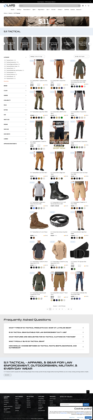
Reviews (51, 400)
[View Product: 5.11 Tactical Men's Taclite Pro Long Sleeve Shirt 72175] (59, 250)
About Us (17, 398)
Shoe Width (7, 134)
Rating (6, 110)
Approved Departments (10, 143)
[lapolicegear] (9, 5)
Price (5, 105)
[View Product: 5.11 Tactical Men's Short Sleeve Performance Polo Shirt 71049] (79, 69)
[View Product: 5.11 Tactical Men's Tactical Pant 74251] (79, 100)
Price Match (6, 402)
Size (5, 114)
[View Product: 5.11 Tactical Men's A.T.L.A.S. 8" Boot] (39, 220)
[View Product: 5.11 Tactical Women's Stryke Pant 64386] (79, 130)
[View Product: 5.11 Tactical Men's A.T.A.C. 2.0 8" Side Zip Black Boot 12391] (59, 191)
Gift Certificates (41, 410)
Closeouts (40, 405)
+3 (84, 86)
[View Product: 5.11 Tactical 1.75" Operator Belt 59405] (79, 250)
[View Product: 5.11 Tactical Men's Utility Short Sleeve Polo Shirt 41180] (39, 191)
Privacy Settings (80, 413)
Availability (7, 100)
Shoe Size (6, 129)
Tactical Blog (41, 398)
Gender (6, 95)
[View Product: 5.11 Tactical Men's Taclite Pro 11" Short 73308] (79, 191)
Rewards (28, 402)
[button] (31, 88)
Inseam (6, 124)
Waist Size (6, 119)
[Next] (71, 309)
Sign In (28, 398)
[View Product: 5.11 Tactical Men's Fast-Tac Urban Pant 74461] (79, 161)
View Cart (29, 407)
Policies (16, 402)
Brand (5, 85)
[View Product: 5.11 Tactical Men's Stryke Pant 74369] (59, 69)
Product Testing (41, 402)
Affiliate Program (41, 400)
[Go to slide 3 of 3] (3, 1)
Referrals (28, 405)
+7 (64, 87)
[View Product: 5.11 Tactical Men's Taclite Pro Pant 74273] (39, 69)
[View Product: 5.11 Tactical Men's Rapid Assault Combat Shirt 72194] (39, 281)
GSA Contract (18, 405)
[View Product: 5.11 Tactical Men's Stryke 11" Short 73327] (59, 281)
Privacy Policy (63, 413)
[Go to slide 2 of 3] (90, 1)
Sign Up (86, 404)
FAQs (16, 400)
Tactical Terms (53, 405)
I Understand (88, 417)
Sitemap (17, 410)
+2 (84, 117)
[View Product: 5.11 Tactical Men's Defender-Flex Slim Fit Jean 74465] (79, 281)
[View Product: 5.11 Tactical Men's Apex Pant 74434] (39, 100)
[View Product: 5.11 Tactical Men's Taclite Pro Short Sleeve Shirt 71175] (39, 250)
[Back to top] (87, 391)
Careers (51, 402)
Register (28, 400)
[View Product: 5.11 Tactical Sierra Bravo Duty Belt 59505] (59, 220)
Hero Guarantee (7, 412)
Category (6, 57)
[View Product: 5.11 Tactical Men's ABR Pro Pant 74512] (59, 100)
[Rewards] (83, 5)
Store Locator (53, 398)
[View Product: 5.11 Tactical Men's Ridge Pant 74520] (59, 161)
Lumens (6, 139)
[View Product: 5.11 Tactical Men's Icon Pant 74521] (39, 161)
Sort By (77, 57)
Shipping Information (8, 406)
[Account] (85, 5)
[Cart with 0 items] (88, 5)
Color (5, 90)
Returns (5, 404)
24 (68, 309)
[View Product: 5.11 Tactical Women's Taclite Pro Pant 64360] (39, 130)
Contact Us (6, 400)
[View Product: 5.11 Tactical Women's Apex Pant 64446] (79, 220)
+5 (64, 267)
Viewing (32, 56)
